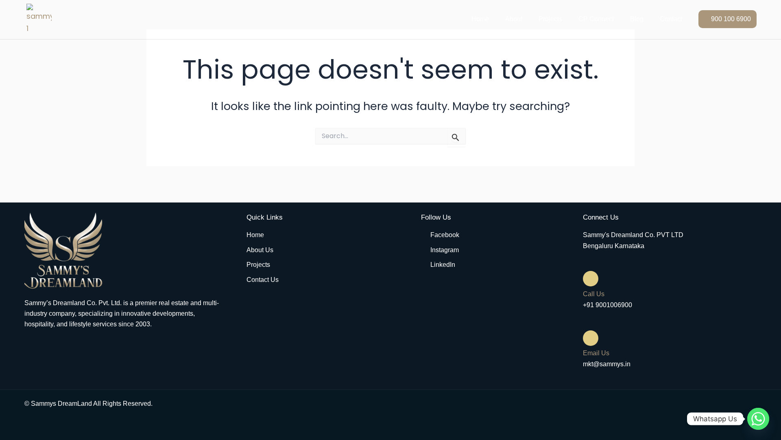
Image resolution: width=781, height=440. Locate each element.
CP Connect (596, 18)
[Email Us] (590, 338)
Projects (550, 18)
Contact (671, 18)
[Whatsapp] (758, 419)
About (513, 18)
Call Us (593, 293)
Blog (637, 18)
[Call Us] (590, 278)
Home (480, 18)
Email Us (596, 353)
